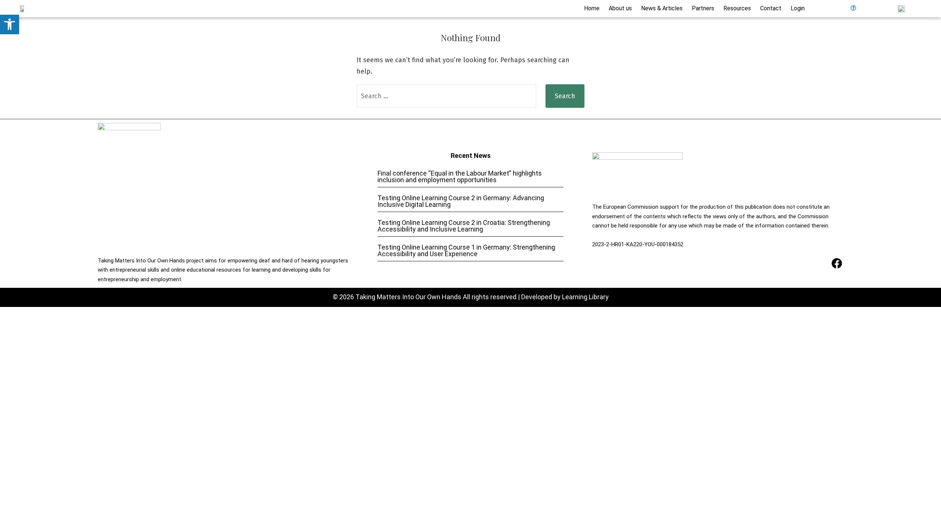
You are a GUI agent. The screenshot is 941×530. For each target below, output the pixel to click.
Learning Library (585, 297)
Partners (703, 8)
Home (592, 8)
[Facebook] (836, 263)
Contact (770, 8)
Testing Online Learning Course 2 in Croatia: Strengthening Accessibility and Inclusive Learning (464, 226)
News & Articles (662, 8)
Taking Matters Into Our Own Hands (408, 297)
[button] (9, 24)
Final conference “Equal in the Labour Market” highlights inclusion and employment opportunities (460, 176)
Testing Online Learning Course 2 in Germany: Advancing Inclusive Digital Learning (461, 201)
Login (798, 8)
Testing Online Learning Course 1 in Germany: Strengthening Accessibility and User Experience (466, 250)
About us (620, 8)
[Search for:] (446, 96)
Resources (737, 8)
